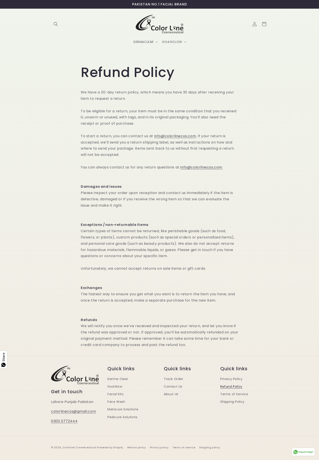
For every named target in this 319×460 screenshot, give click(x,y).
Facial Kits (115, 394)
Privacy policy (159, 447)
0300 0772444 (64, 421)
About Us (171, 394)
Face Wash (116, 402)
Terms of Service (234, 394)
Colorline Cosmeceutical (79, 447)
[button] (56, 24)
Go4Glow (114, 386)
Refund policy (136, 447)
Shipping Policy (232, 402)
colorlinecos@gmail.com (73, 411)
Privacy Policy (231, 379)
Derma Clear (117, 379)
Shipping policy (209, 447)
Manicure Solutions (122, 409)
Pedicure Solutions (122, 417)
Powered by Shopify (110, 447)
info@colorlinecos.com (175, 136)
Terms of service (184, 447)
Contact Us (173, 386)
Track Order (173, 379)
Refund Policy (231, 386)
